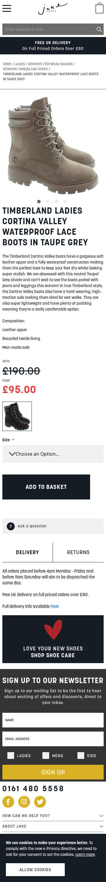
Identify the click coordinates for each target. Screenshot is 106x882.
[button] (39, 200)
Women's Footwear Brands (51, 64)
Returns (78, 552)
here (55, 606)
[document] (53, 858)
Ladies (20, 64)
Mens (57, 755)
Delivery (27, 552)
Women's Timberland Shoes (26, 69)
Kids (91, 755)
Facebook (8, 802)
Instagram (24, 802)
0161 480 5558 (33, 788)
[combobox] (53, 29)
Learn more (85, 854)
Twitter (40, 802)
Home (7, 64)
